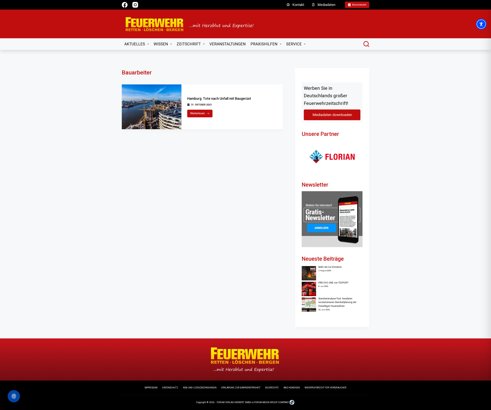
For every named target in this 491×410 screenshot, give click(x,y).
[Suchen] (366, 44)
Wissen (161, 44)
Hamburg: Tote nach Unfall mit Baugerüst (219, 98)
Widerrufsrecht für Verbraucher (325, 387)
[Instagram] (135, 5)
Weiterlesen (201, 114)
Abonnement (359, 4)
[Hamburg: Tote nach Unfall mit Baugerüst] (151, 106)
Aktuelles (134, 44)
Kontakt (298, 5)
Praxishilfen (264, 44)
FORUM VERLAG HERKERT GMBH (234, 402)
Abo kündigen (291, 387)
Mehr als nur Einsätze (330, 267)
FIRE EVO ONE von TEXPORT (333, 282)
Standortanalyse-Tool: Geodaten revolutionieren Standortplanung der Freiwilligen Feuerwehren (337, 302)
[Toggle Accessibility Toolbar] (481, 24)
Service (294, 44)
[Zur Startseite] (192, 23)
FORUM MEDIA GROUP (266, 402)
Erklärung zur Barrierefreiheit (240, 387)
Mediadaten (326, 5)
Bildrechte (272, 387)
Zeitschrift (189, 44)
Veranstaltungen (227, 44)
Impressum (151, 387)
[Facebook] (125, 5)
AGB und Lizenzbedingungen (200, 387)
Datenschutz (170, 387)
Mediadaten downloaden (332, 115)
